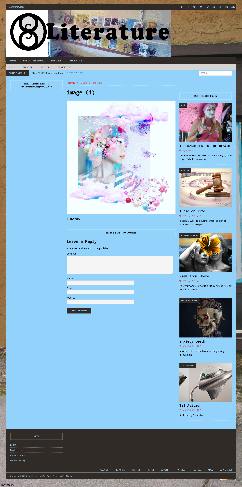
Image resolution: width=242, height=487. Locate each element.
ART (11, 67)
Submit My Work (33, 60)
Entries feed (16, 450)
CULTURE (45, 67)
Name (70, 278)
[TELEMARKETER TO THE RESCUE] (205, 122)
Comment (72, 253)
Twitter (136, 470)
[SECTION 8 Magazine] (88, 55)
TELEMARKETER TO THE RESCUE (205, 146)
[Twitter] (194, 7)
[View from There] (205, 252)
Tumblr (150, 470)
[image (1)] (121, 212)
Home (12, 60)
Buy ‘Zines (57, 60)
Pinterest (181, 470)
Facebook (103, 470)
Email (69, 288)
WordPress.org (17, 460)
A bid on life (192, 211)
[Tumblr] (201, 7)
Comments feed (18, 455)
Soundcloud (226, 470)
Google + (165, 470)
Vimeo (210, 470)
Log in (13, 444)
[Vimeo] (226, 7)
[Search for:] (215, 72)
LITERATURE (27, 67)
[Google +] (207, 7)
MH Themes (67, 476)
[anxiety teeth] (205, 317)
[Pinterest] (214, 7)
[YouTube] (220, 7)
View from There (194, 276)
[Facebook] (182, 7)
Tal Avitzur (190, 405)
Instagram (120, 470)
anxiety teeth (192, 341)
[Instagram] (188, 7)
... (208, 159)
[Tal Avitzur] (205, 382)
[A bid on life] (205, 187)
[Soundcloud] (233, 7)
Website (71, 297)
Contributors (65, 67)
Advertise (75, 60)
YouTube (196, 470)
